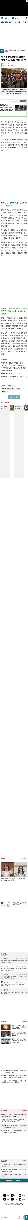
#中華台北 (11, 385)
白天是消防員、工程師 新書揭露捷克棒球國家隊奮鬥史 (4, 408)
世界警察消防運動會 (12, 142)
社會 (14, 22)
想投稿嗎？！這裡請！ (14, 1180)
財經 (10, 22)
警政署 (3, 122)
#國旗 (18, 388)
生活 (22, 22)
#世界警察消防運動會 (8, 388)
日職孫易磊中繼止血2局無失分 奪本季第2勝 (19, 408)
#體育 (3, 385)
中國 (18, 22)
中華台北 (4, 127)
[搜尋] (26, 18)
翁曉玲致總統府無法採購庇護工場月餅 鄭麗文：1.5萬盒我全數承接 (14, 311)
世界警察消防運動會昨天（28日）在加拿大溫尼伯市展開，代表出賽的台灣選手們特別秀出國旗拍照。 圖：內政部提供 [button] (14, 91)
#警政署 (4, 391)
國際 (6, 22)
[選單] (1, 18)
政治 (2, 22)
